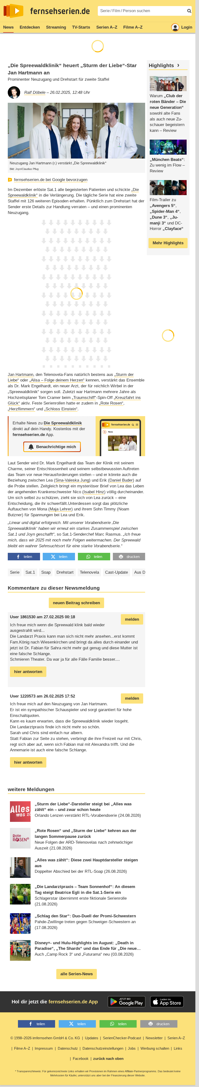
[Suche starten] (189, 11)
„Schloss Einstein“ (60, 409)
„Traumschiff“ (84, 397)
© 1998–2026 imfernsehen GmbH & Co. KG (45, 1038)
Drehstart (65, 572)
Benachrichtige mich (56, 446)
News (8, 27)
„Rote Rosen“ (111, 403)
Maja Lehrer (60, 509)
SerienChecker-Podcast (122, 1038)
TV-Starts (81, 27)
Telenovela (89, 572)
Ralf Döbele (34, 92)
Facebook (81, 1058)
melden (132, 619)
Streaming (56, 27)
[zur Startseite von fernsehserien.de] (13, 11)
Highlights (161, 65)
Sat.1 (30, 572)
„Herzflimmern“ (21, 409)
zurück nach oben (108, 1058)
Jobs (132, 1048)
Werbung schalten (155, 1048)
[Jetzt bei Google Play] (126, 1001)
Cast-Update (116, 572)
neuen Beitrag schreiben (76, 603)
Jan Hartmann (20, 374)
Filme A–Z (132, 27)
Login (186, 27)
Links (178, 1048)
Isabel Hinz (94, 492)
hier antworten (28, 671)
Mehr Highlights (168, 243)
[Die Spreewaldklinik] (120, 436)
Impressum (44, 1048)
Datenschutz (68, 1048)
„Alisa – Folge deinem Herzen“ (56, 380)
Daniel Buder (121, 480)
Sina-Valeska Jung (72, 480)
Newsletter (154, 1038)
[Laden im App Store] (167, 1001)
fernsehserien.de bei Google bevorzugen (50, 179)
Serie (14, 572)
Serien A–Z (106, 27)
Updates (91, 1038)
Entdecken (30, 27)
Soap (45, 572)
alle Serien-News (76, 974)
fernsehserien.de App (73, 1001)
